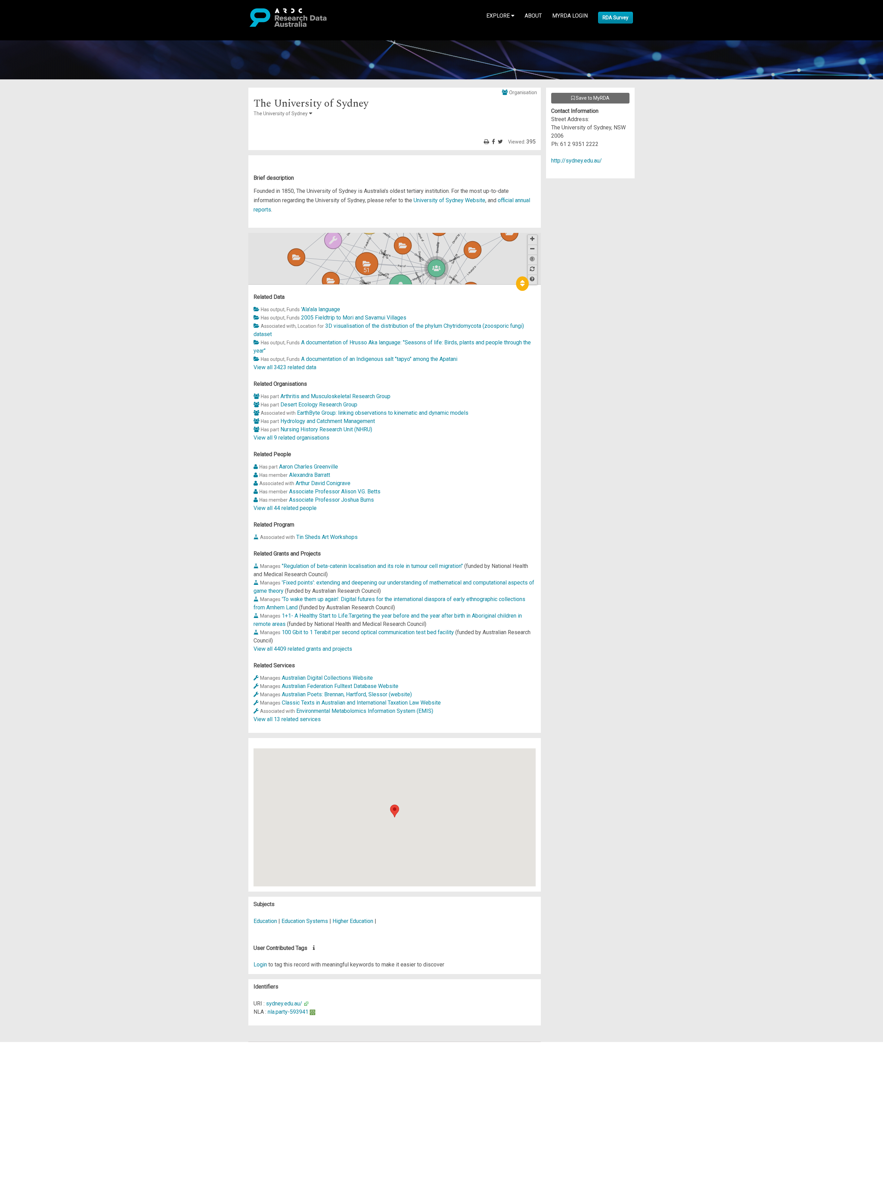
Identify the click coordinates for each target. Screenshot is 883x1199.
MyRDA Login (570, 15)
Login (260, 964)
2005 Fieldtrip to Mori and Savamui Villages (353, 317)
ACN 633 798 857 (21, 1137)
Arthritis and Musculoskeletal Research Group (335, 396)
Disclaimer (34, 1071)
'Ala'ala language (320, 309)
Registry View (38, 1095)
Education (266, 921)
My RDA (31, 1054)
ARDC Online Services (48, 1087)
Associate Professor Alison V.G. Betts (334, 491)
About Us (32, 1046)
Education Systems (305, 921)
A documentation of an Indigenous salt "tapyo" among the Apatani (379, 359)
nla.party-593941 (288, 1012)
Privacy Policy (38, 1116)
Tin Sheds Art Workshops (327, 537)
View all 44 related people (285, 508)
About (533, 15)
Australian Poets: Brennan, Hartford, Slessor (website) (347, 694)
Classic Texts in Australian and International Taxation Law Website (361, 702)
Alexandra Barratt (309, 475)
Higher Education (354, 921)
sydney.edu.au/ (284, 1003)
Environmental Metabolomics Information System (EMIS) (364, 711)
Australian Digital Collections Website (327, 678)
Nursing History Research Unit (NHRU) (326, 429)
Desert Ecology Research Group (318, 404)
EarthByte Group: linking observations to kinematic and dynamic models (382, 413)
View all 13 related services (287, 719)
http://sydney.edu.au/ (576, 160)
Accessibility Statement (50, 1124)
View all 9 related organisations (291, 437)
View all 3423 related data (285, 367)
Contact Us (34, 1062)
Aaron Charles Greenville (308, 466)
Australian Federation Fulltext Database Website (340, 686)
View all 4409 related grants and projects (303, 649)
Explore (498, 15)
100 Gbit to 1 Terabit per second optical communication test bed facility (368, 632)
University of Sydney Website (449, 200)
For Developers (40, 1079)
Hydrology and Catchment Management (327, 421)
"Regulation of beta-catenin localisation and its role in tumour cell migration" (372, 566)
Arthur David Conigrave (323, 483)
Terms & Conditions (45, 1108)
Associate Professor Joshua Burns (331, 500)
